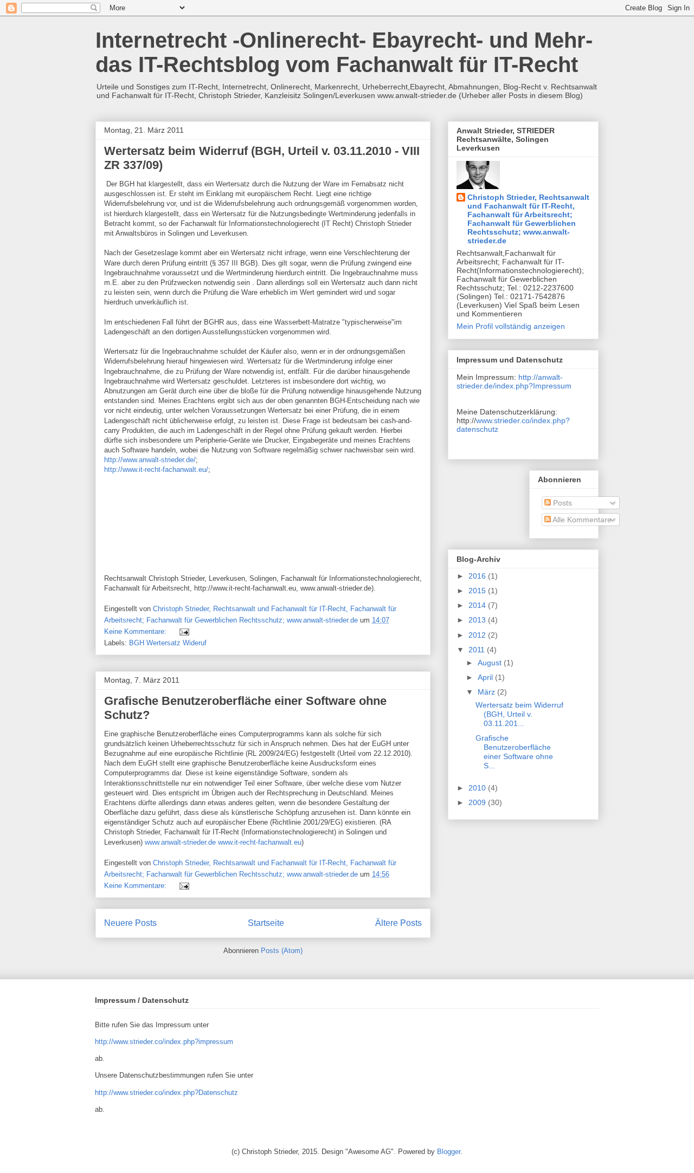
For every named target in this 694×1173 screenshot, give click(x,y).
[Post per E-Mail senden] (183, 631)
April (486, 677)
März (487, 692)
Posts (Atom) (282, 951)
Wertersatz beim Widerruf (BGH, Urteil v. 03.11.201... (519, 714)
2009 (478, 802)
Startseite (266, 923)
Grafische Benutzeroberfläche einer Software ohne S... (514, 751)
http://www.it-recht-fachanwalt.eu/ (156, 469)
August (491, 662)
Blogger (448, 1152)
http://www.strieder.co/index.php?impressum (164, 1042)
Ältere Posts (398, 923)
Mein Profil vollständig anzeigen (511, 326)
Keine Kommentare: (136, 631)
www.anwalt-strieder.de (180, 842)
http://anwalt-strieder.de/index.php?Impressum (514, 381)
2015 (478, 590)
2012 (478, 635)
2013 (478, 619)
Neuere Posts (130, 923)
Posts (561, 502)
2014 (478, 605)
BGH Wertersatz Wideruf (168, 643)
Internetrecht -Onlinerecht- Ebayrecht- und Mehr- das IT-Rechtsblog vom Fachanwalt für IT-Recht (344, 52)
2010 (478, 787)
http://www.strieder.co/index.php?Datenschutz (166, 1092)
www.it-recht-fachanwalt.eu (259, 842)
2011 (477, 649)
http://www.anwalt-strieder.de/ (150, 460)
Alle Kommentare (581, 519)
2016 (478, 576)
